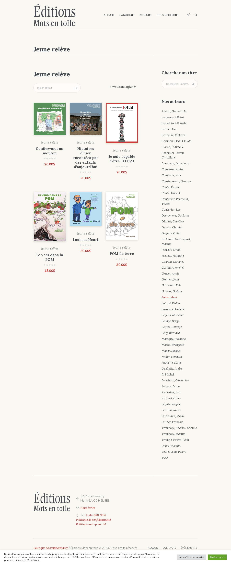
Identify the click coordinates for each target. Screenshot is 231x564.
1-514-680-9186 (96, 515)
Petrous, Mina (171, 386)
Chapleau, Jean (171, 175)
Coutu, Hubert (171, 193)
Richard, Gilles (171, 398)
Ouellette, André (172, 368)
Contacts (169, 548)
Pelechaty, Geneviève (175, 380)
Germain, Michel (173, 267)
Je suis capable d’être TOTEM (121, 158)
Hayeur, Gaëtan (172, 291)
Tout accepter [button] (217, 557)
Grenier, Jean (170, 279)
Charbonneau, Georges (176, 181)
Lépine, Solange (172, 327)
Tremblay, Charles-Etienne (179, 428)
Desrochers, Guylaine (175, 215)
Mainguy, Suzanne (174, 339)
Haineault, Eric (171, 285)
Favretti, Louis (171, 250)
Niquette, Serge (171, 362)
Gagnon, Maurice (173, 262)
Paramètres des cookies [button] (191, 557)
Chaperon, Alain (172, 169)
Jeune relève (50, 142)
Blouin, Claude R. (173, 147)
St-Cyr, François (172, 422)
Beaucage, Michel (173, 117)
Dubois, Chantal (172, 227)
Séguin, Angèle (171, 404)
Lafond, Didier (171, 303)
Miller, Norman (172, 357)
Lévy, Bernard (171, 333)
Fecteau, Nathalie (173, 256)
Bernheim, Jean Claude (176, 141)
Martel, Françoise (173, 345)
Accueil (153, 548)
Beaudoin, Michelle (174, 123)
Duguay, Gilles (171, 233)
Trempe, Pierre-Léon (175, 440)
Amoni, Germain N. (174, 111)
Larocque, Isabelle (173, 309)
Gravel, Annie (170, 273)
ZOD (165, 457)
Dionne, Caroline (173, 221)
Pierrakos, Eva (171, 392)
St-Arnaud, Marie (173, 416)
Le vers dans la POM (49, 257)
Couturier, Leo (171, 209)
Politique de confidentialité (93, 520)
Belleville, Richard (173, 135)
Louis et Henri (85, 239)
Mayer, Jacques (171, 351)
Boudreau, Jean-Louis (176, 163)
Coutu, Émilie (171, 187)
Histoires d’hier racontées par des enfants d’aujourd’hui (85, 157)
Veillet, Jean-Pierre (174, 452)
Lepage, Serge (170, 321)
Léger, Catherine (172, 315)
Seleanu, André (171, 410)
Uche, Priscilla (171, 446)
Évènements (189, 548)
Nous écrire (87, 508)
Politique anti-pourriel (91, 524)
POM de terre (122, 253)
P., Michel (168, 374)
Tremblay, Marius (173, 434)
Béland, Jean (169, 129)
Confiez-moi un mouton (49, 150)
